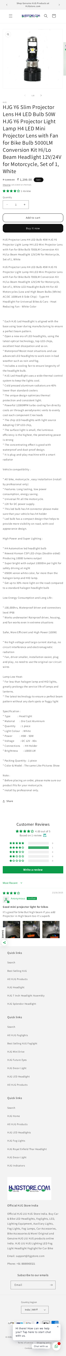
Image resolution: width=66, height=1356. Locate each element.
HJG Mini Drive (15, 1051)
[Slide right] (41, 95)
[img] (11, 893)
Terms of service (25, 1342)
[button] (11, 16)
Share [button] (9, 801)
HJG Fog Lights (16, 1140)
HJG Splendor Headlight (21, 1003)
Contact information (35, 1348)
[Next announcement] (59, 5)
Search (11, 962)
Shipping (6, 185)
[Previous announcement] (7, 5)
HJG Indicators (16, 1165)
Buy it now (33, 228)
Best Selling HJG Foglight (22, 1043)
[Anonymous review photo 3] (51, 929)
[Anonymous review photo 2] (31, 929)
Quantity (7, 197)
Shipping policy (44, 1342)
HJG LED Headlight (18, 1076)
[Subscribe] (51, 1285)
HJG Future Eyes (17, 1060)
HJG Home (13, 1116)
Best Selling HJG (17, 970)
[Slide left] (25, 95)
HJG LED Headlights (19, 1132)
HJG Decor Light (17, 1068)
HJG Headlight (16, 987)
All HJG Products (17, 979)
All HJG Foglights (17, 1035)
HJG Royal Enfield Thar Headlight (27, 1149)
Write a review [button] (33, 870)
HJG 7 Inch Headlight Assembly (25, 995)
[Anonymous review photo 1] (11, 929)
